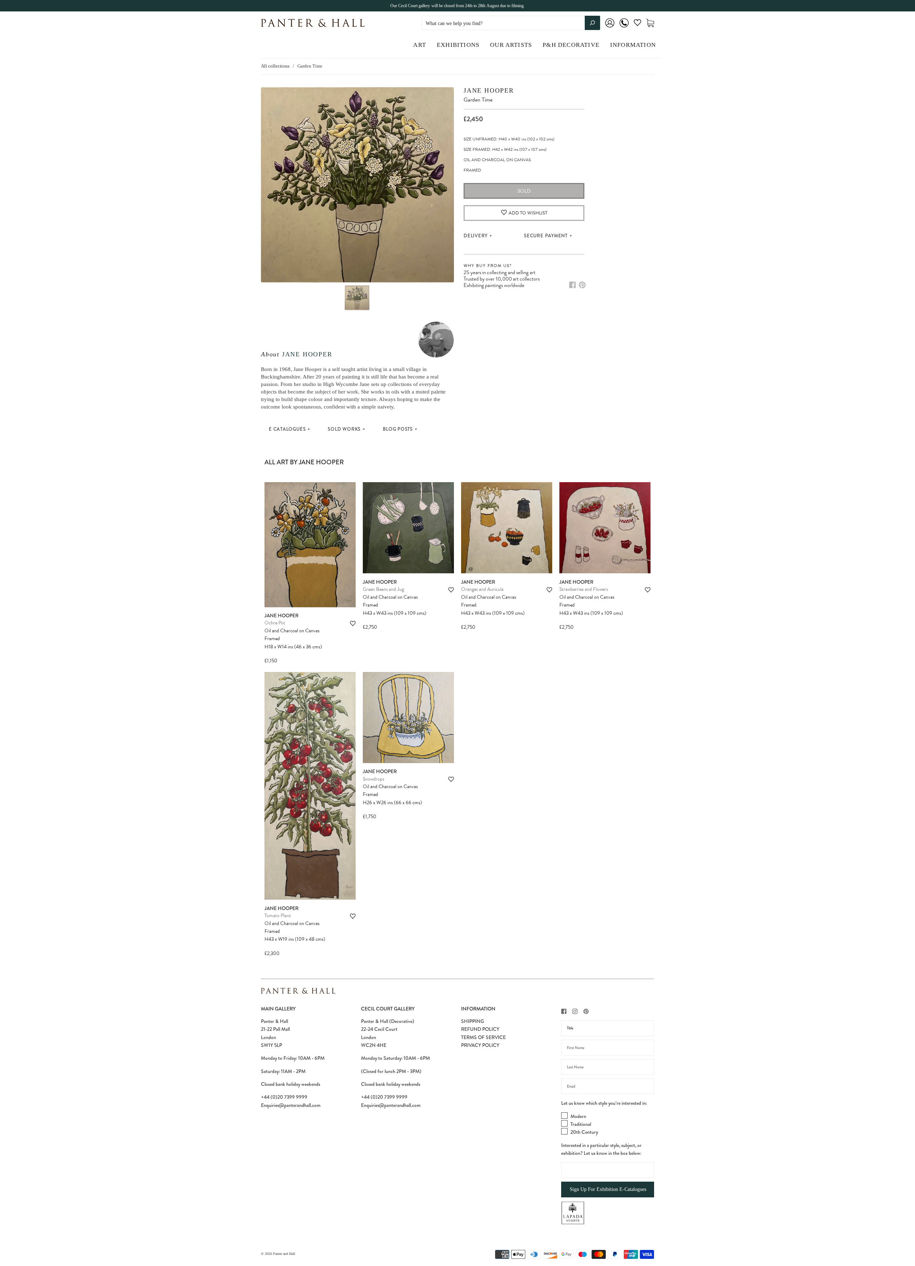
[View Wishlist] (637, 24)
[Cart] (650, 23)
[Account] (609, 27)
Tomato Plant (277, 915)
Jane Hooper (307, 354)
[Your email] (607, 1086)
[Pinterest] (582, 284)
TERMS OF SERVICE (483, 1037)
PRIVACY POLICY (480, 1045)
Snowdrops (373, 779)
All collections (275, 66)
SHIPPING (472, 1021)
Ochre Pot (274, 623)
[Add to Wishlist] (353, 623)
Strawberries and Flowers (583, 589)
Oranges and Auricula (482, 589)
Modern (578, 1116)
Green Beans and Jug (383, 589)
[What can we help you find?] (510, 23)
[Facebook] (572, 284)
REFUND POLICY (480, 1029)
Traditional (580, 1124)
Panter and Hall (284, 1254)
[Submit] (592, 23)
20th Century (584, 1132)
